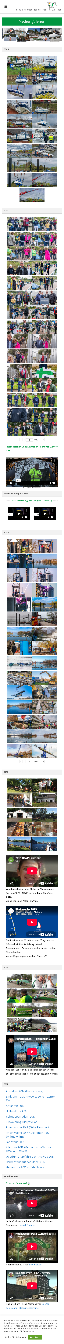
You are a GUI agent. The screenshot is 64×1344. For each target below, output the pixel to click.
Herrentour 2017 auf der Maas (25, 1167)
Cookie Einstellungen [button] (15, 1337)
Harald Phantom (27, 1225)
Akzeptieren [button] (35, 1337)
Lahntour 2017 (15, 1142)
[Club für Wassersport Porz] (38, 6)
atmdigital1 (35, 1264)
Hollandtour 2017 (17, 1111)
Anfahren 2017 (15, 1106)
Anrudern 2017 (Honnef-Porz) (24, 1091)
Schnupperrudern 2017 (20, 1116)
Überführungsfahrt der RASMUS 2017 (30, 1156)
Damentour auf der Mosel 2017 (26, 1162)
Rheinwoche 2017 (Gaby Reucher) (27, 1127)
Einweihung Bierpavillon (22, 1122)
